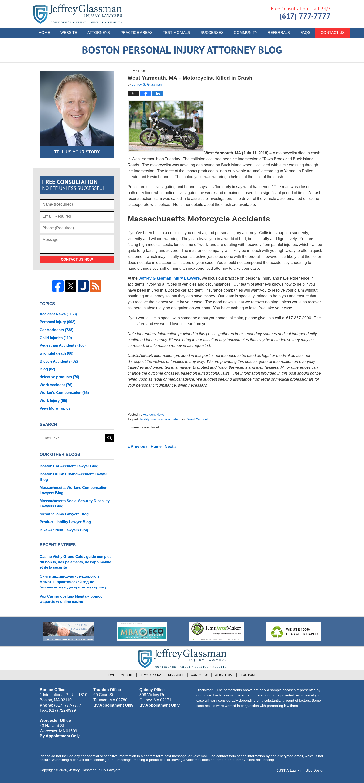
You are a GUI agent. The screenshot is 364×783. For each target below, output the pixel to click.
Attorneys (98, 32)
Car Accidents (56, 330)
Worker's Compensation (64, 393)
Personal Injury (57, 322)
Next (171, 446)
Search (109, 438)
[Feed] (95, 286)
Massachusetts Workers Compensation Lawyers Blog (73, 490)
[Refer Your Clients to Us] (68, 631)
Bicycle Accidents (59, 361)
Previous (138, 446)
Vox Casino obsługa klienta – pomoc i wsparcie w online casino (72, 599)
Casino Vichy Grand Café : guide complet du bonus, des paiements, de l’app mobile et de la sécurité (75, 561)
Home (44, 32)
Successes (212, 32)
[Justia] (83, 286)
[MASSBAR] (142, 631)
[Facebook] (58, 286)
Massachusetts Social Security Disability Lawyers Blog (75, 503)
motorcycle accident (165, 419)
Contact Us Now (77, 259)
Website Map (224, 674)
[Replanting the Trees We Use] (293, 631)
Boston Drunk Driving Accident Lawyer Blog (73, 477)
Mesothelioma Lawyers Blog (64, 514)
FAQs (305, 32)
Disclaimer (176, 674)
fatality (144, 419)
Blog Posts (248, 674)
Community (245, 32)
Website (68, 32)
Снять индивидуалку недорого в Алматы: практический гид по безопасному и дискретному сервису (73, 581)
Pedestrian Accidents (63, 345)
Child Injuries (56, 338)
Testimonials (176, 32)
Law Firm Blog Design (300, 770)
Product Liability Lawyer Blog (65, 522)
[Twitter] (70, 286)
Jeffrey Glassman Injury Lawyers (169, 278)
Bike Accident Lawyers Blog (64, 530)
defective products (59, 377)
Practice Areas (136, 32)
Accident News (153, 414)
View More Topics (55, 408)
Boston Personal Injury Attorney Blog (77, 14)
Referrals (279, 32)
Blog (47, 369)
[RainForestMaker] (216, 631)
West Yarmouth (198, 419)
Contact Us (333, 32)
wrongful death (56, 353)
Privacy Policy (151, 674)
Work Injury (53, 400)
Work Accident (56, 385)
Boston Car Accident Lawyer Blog (69, 466)
